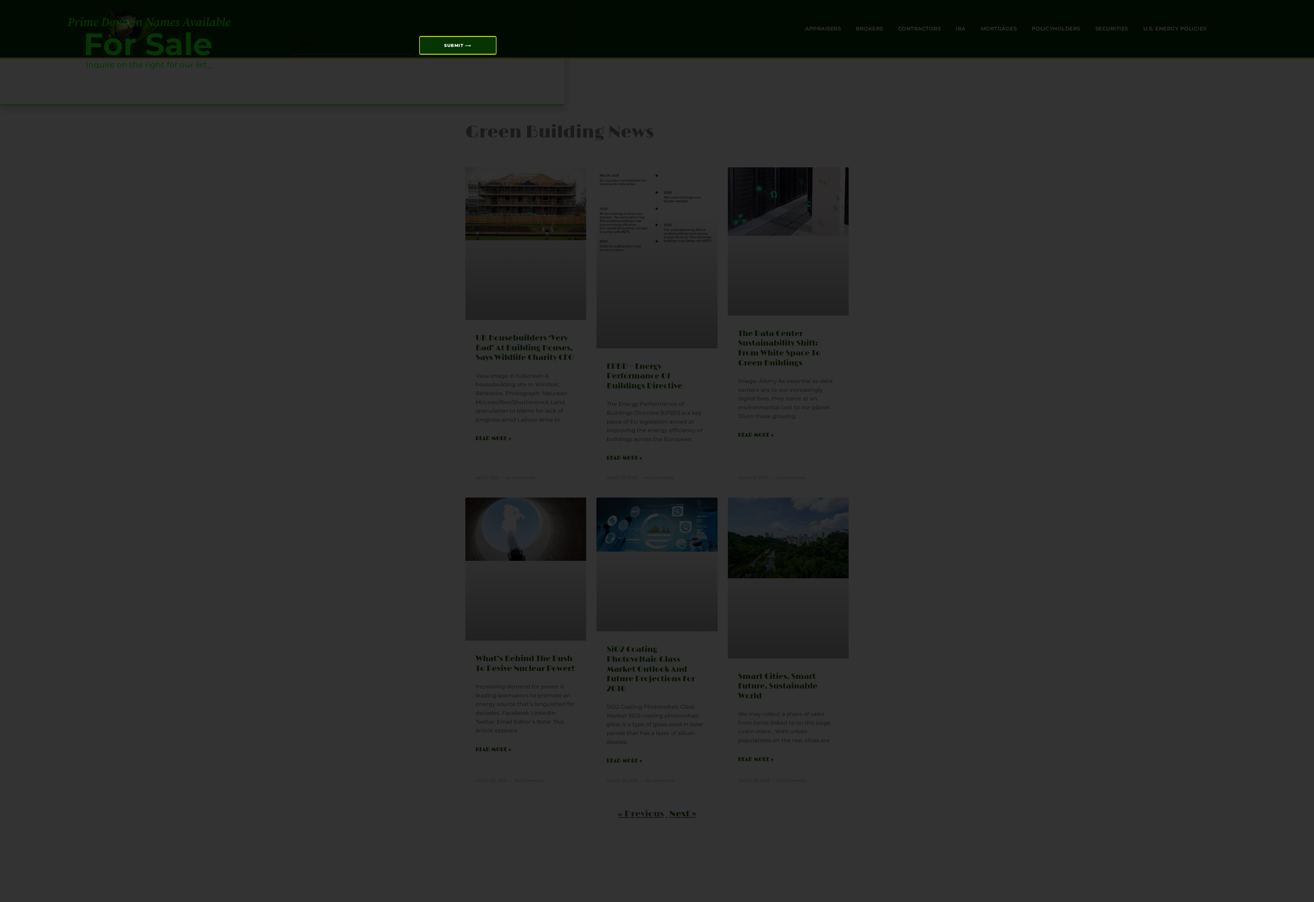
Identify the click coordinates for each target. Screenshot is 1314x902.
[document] (657, 451)
